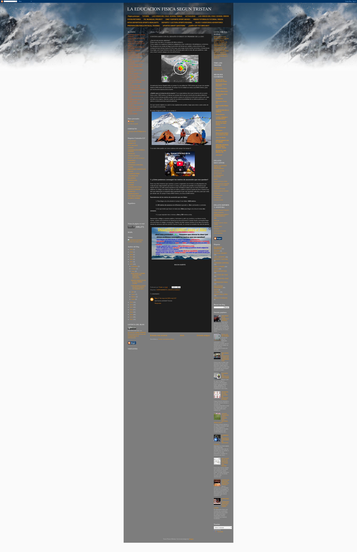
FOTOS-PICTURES (134, 19)
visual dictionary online (220, 181)
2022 (131, 259)
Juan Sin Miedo (221, 137)
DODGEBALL (132, 160)
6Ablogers (219, 130)
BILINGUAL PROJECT (220, 253)
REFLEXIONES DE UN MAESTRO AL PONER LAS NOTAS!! (225, 462)
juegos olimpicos (219, 212)
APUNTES (217, 251)
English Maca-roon (222, 91)
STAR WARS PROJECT (135, 196)
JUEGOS (130, 171)
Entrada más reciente (158, 335)
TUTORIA (217, 292)
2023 (131, 257)
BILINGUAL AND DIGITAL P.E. (221, 151)
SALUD (216, 290)
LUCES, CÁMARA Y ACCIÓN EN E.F (222, 118)
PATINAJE (131, 185)
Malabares (217, 193)
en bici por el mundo (220, 231)
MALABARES (132, 178)
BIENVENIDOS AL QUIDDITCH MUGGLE (225, 318)
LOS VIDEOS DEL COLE (221, 278)
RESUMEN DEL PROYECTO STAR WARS (225, 376)
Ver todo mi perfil (133, 124)
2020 (131, 264)
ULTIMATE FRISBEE (134, 198)
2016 (131, 309)
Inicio (182, 335)
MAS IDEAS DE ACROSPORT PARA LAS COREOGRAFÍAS (225, 356)
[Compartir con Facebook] (178, 287)
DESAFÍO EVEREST (174, 290)
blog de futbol (218, 226)
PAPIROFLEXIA (132, 180)
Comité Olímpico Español (221, 210)
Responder (158, 303)
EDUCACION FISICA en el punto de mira (222, 134)
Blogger (191, 539)
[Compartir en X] (176, 287)
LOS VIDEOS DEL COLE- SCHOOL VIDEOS (213, 16)
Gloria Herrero (220, 114)
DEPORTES (131, 153)
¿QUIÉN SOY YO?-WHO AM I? (198, 26)
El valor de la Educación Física (221, 80)
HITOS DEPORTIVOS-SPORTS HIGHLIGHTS (143, 22)
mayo (133, 271)
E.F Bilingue (217, 197)
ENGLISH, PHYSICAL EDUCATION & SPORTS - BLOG (222, 146)
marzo (133, 294)
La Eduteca (219, 98)
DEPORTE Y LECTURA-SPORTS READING (177, 22)
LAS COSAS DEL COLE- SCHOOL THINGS (167, 16)
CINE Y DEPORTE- (219, 257)
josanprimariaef (221, 127)
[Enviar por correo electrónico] (172, 287)
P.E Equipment (218, 195)
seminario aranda (219, 171)
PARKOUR (131, 182)
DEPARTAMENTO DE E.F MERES (222, 141)
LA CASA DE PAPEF (134, 173)
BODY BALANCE (133, 145)
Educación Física (221, 88)
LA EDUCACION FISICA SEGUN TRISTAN (169, 9)
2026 (131, 249)
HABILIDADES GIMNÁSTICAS (137, 169)
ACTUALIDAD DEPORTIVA (218, 248)
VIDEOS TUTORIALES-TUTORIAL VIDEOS (208, 19)
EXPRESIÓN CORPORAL (135, 165)
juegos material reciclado (221, 191)
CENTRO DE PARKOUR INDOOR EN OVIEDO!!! (225, 482)
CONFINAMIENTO (161, 290)
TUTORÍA (145, 16)
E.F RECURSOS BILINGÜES (218, 176)
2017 (131, 307)
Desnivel (216, 228)
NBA (215, 218)
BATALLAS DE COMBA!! (225, 335)
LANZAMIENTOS (133, 176)
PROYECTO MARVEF (134, 189)
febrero (133, 296)
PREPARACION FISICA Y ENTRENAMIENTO (221, 215)
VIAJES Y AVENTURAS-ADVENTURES (209, 22)
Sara (156, 298)
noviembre (134, 266)
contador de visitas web (135, 241)
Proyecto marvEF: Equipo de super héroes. (221, 123)
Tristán (132, 121)
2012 (131, 319)
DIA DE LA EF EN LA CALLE (136, 158)
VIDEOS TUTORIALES (220, 298)
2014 (131, 314)
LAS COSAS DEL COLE (221, 275)
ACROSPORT (132, 141)
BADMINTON (132, 143)
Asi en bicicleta (218, 233)
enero (133, 299)
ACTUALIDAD (190, 16)
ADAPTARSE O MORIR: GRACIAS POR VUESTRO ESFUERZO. (138, 276)
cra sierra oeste (218, 200)
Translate (220, 531)
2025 (131, 252)
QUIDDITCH (131, 191)
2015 (131, 312)
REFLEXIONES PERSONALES (218, 286)
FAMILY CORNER (219, 266)
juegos (216, 179)
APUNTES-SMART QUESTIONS (174, 26)
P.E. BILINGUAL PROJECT (153, 19)
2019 (131, 302)
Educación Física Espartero (221, 85)
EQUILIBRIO (131, 162)
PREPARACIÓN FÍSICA (135, 187)
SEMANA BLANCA (133, 193)
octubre (133, 268)
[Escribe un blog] (174, 287)
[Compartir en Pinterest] (180, 287)
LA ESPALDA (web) (219, 188)
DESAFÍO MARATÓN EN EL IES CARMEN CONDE (138, 282)
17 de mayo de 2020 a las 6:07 (167, 298)
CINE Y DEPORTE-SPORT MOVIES (178, 19)
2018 (131, 304)
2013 (131, 317)
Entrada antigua (203, 335)
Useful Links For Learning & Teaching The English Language (221, 185)
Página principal (133, 16)
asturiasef (219, 155)
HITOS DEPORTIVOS (220, 271)
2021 (131, 262)
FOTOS (216, 269)
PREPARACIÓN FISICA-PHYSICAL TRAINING (143, 26)
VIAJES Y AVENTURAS (220, 294)
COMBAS (130, 147)
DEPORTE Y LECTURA (221, 259)
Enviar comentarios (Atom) (166, 339)
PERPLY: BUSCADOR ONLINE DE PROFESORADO (220, 167)
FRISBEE (130, 167)
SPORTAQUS (218, 173)
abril (132, 292)
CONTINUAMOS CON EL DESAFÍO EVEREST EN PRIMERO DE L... (138, 287)
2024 (131, 254)
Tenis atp (216, 220)
